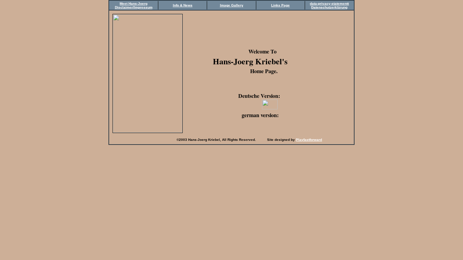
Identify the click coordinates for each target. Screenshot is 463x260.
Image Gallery (231, 5)
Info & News (183, 5)
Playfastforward (309, 140)
